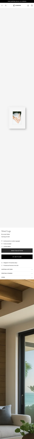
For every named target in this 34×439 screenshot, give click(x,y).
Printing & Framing (6, 273)
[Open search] (6, 5)
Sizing (3, 277)
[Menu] (2, 5)
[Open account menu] (28, 5)
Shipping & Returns (7, 269)
